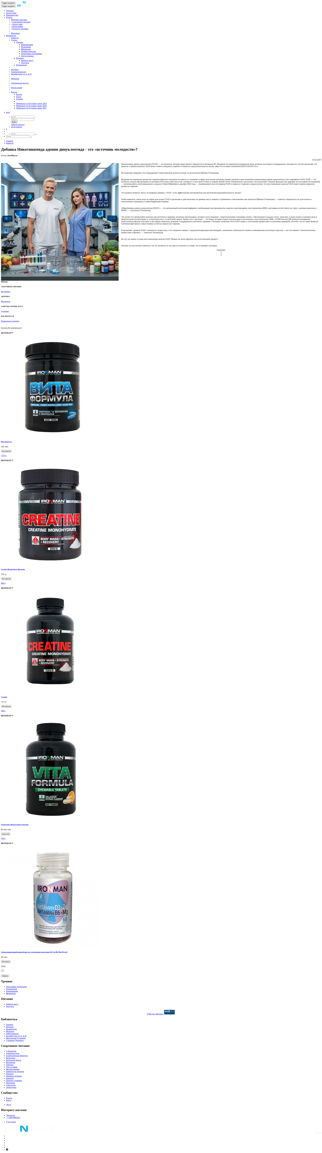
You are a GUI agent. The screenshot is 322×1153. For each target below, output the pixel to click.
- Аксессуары (17, 24)
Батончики (10, 1058)
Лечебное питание (14, 1076)
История (14, 69)
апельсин (5, 834)
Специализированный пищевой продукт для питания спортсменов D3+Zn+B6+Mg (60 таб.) (34, 952)
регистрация (16, 127)
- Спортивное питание (20, 22)
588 (3, 711)
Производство (12, 15)
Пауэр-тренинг (27, 56)
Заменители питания (15, 1071)
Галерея (19, 99)
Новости (14, 38)
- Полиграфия (17, 26)
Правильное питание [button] (10, 321)
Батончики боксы (13, 1060)
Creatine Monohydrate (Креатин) (13, 569)
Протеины (10, 1083)
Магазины (15, 33)
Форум (14, 92)
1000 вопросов (12, 1034)
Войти (14, 122)
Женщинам (26, 49)
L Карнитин (11, 1051)
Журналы (15, 79)
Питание (10, 11)
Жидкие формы (12, 1069)
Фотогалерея (16, 88)
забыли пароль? (18, 124)
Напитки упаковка (14, 1080)
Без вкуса (6, 962)
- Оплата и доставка (19, 29)
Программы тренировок (31, 54)
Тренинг (19, 42)
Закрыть (5, 976)
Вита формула (6, 442)
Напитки (10, 1078)
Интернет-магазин (19, 20)
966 (3, 583)
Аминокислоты (12, 1053)
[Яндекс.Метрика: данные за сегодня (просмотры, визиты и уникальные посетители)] (155, 1014)
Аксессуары (11, 13)
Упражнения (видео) (20, 83)
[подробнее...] (51, 437)
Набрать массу (27, 60)
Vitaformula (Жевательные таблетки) (14, 825)
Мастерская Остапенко (16, 1038)
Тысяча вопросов (18, 72)
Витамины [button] (5, 291)
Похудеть (25, 63)
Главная (9, 141)
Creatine (4, 697)
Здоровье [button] (5, 311)
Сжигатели (11, 1085)
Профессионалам (28, 51)
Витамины (10, 1062)
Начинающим (27, 45)
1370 (4, 455)
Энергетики (11, 1087)
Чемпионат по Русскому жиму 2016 (31, 106)
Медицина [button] (5, 301)
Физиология (21, 65)
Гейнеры (9, 1065)
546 (3, 838)
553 (3, 966)
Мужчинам (26, 47)
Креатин (9, 1074)
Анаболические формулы (17, 1056)
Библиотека (11, 35)
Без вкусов (6, 451)
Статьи (14, 40)
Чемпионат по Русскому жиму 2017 (31, 108)
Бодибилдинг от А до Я (21, 74)
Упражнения (11, 989)
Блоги (18, 97)
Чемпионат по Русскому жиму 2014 (31, 103)
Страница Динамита (15, 1040)
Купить (9, 17)
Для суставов (11, 1067)
